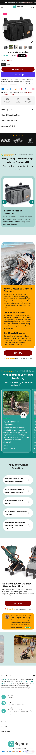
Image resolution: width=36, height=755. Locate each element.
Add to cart (18, 69)
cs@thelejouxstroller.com (16, 704)
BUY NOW (18, 353)
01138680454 (12, 698)
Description (6, 109)
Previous (4, 28)
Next (31, 28)
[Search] (31, 7)
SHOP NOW (27, 2)
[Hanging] (5, 47)
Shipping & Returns (10, 126)
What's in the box (9, 120)
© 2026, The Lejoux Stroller (18, 748)
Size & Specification (10, 115)
